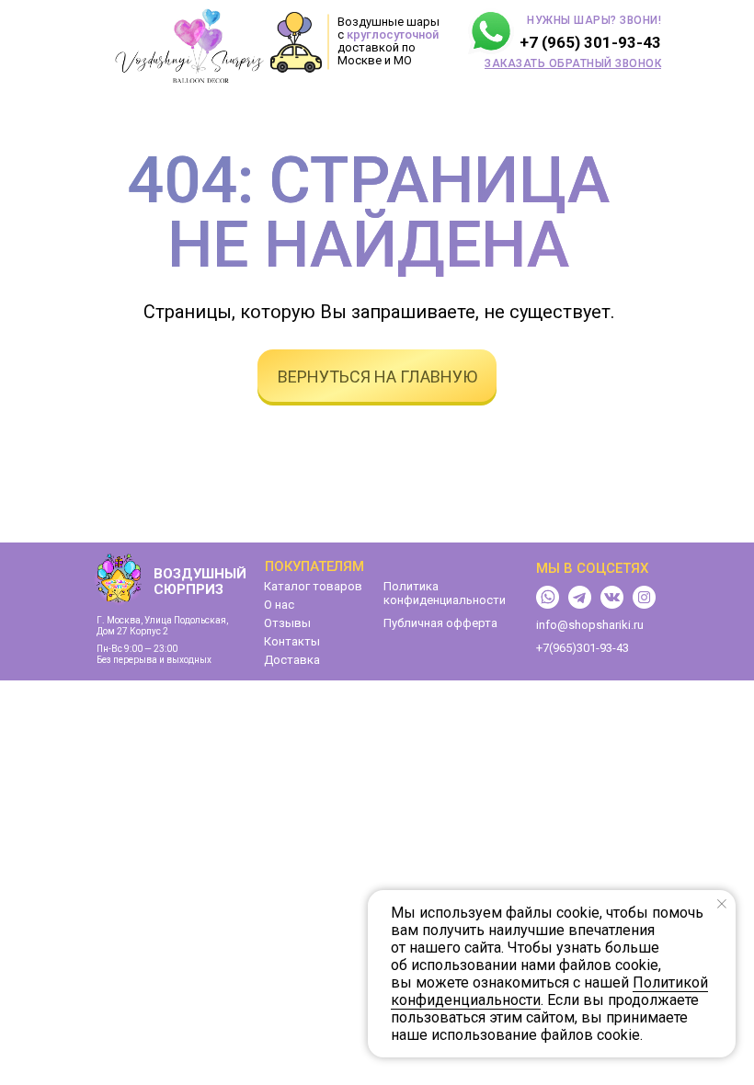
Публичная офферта (440, 623)
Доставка (292, 660)
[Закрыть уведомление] (722, 904)
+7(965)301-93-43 (582, 648)
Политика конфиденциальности (444, 593)
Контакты (292, 641)
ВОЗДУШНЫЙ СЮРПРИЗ (200, 581)
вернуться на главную (377, 376)
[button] (573, 63)
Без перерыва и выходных (154, 660)
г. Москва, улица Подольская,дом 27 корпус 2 (162, 625)
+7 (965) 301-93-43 (590, 42)
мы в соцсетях (592, 568)
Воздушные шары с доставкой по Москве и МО (388, 41)
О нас (279, 604)
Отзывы (287, 623)
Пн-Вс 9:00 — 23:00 (137, 649)
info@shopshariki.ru (590, 625)
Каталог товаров (313, 586)
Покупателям (314, 566)
